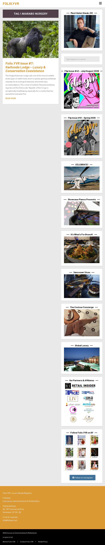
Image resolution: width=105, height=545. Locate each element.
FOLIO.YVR (11, 3)
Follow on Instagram (83, 477)
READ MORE (10, 98)
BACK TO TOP (9, 537)
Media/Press (43, 541)
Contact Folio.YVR (26, 541)
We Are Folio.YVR (9, 541)
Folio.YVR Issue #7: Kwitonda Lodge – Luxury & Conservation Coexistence (25, 67)
